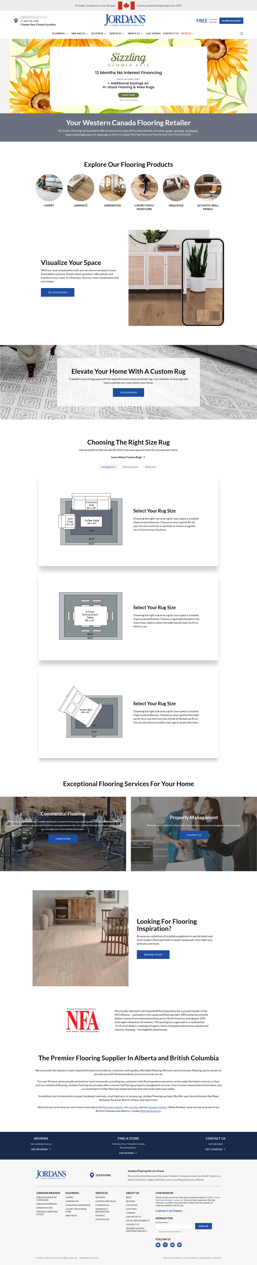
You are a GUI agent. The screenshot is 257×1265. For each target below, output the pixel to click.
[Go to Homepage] (51, 1174)
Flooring (58, 33)
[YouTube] (179, 1245)
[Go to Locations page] (100, 1175)
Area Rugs (78, 33)
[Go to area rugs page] (176, 192)
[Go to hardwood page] (112, 192)
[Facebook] (158, 1245)
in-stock (125, 134)
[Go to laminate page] (80, 192)
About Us (134, 33)
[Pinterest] (172, 1245)
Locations (153, 33)
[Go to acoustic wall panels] (207, 192)
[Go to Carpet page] (49, 192)
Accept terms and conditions (170, 1231)
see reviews (39, 1149)
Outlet (186, 33)
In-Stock (97, 33)
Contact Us (171, 33)
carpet (168, 130)
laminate (179, 130)
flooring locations (150, 1110)
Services (115, 33)
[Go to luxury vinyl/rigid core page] (144, 192)
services (133, 1107)
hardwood (192, 130)
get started (213, 1149)
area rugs (102, 134)
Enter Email (162, 1222)
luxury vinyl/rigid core (78, 134)
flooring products (113, 1107)
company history (157, 1107)
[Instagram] (165, 1244)
